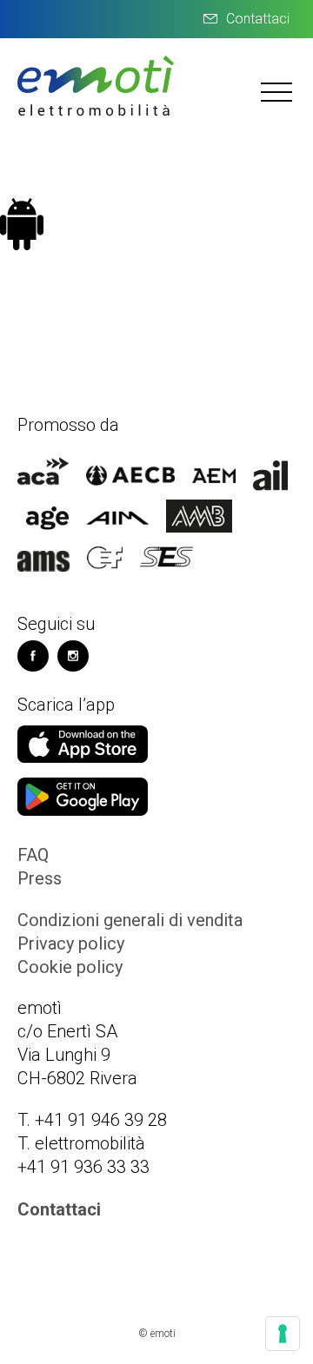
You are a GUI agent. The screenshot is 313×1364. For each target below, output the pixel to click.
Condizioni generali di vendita (130, 920)
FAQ (33, 854)
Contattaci (258, 18)
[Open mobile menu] (278, 91)
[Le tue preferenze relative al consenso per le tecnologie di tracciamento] (282, 1333)
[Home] (95, 113)
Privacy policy (70, 943)
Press (39, 878)
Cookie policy (70, 967)
